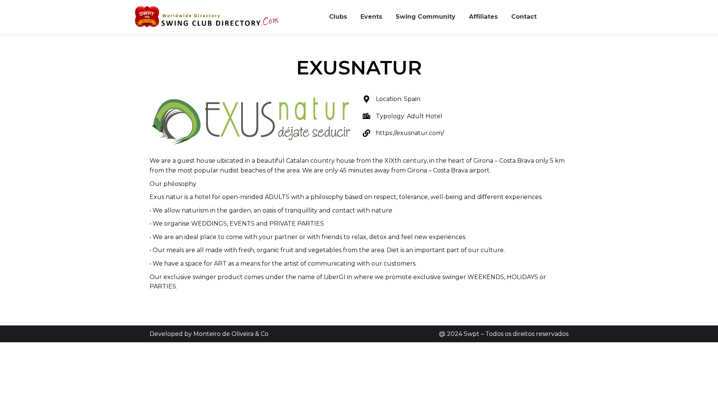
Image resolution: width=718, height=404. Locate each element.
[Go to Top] (706, 392)
